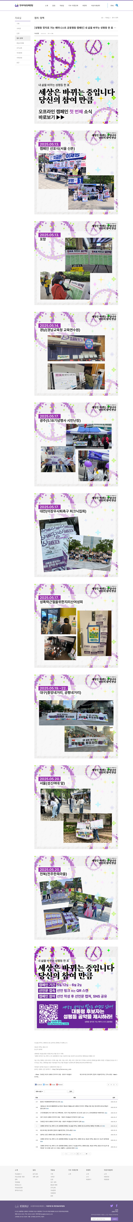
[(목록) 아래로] (111, 1084)
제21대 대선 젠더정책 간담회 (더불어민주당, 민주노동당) (56, 1130)
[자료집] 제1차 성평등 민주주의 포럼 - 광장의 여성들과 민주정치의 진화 (61, 1121)
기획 (18, 24)
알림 (53, 5)
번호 (37, 1097)
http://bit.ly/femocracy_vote (61, 1069)
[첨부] (116, 1084)
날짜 (114, 1097)
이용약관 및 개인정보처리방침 (55, 1206)
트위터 (111, 1205)
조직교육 (19, 48)
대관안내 (106, 1177)
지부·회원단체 (73, 5)
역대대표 (17, 1182)
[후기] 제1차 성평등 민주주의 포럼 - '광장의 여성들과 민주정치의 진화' (60, 1117)
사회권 (19, 28)
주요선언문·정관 (19, 1177)
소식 (87, 1177)
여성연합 (36, 33)
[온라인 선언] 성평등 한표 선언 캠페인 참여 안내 (54, 1135)
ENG (112, 5)
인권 (18, 33)
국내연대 (19, 53)
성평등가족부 (115, 1211)
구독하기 (115, 1219)
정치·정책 (20, 38)
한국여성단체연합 (24, 5)
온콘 (18, 63)
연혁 (16, 1179)
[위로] (108, 1084)
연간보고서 (18, 1185)
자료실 (62, 5)
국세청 (116, 1210)
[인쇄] (114, 1084)
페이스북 (116, 1205)
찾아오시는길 (18, 1190)
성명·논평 (35, 1177)
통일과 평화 (20, 43)
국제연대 (19, 58)
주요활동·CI (18, 1174)
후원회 (84, 5)
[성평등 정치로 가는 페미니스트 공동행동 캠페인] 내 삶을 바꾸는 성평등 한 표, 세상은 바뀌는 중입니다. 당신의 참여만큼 (74, 1139)
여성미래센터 (95, 5)
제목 (74, 1097)
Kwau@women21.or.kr (46, 1214)
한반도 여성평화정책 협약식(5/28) (50, 1102)
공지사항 (35, 1174)
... (83, 1154)
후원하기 (88, 1179)
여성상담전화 (18, 1188)
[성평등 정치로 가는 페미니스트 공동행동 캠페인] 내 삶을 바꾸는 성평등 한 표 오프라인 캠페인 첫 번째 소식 (71, 1126)
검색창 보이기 (117, 5)
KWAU (21, 1206)
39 (86, 1154)
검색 (70, 1091)
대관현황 (106, 1179)
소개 (46, 5)
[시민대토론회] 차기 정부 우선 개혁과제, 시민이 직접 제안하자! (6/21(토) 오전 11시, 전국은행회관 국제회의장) (72, 1113)
